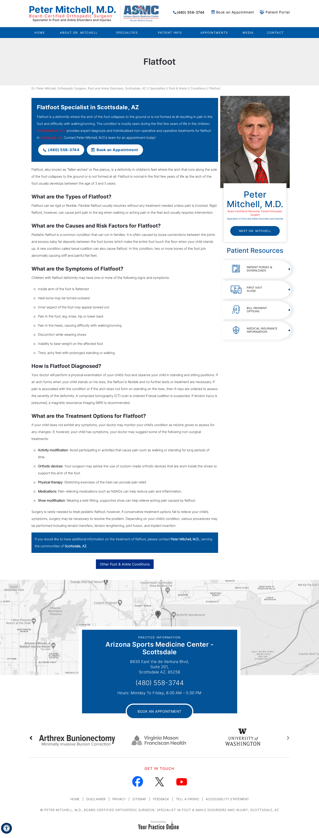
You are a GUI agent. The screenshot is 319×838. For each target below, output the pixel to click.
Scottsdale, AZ (51, 138)
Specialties (157, 88)
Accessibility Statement (227, 799)
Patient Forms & (259, 269)
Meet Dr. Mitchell (255, 231)
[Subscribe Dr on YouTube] (181, 781)
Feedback (161, 799)
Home (40, 32)
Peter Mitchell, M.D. (51, 131)
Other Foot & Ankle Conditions (125, 564)
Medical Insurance (262, 330)
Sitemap (139, 799)
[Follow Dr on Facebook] (137, 781)
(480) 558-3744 (190, 12)
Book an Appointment (235, 12)
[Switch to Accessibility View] (6, 828)
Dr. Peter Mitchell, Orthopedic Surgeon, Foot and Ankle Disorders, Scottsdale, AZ (88, 88)
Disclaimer (96, 799)
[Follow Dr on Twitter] (159, 781)
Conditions (198, 88)
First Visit (254, 289)
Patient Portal (278, 12)
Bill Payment (257, 309)
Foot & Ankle (178, 88)
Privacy (119, 799)
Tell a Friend (187, 799)
